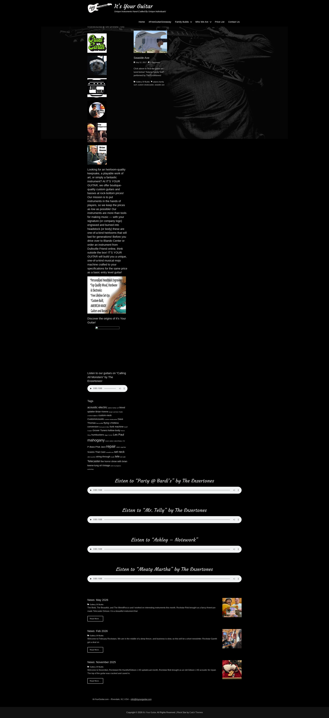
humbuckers (97, 434)
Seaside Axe (141, 57)
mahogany (96, 440)
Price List (219, 22)
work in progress (116, 466)
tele (117, 456)
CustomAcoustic (95, 419)
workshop (90, 469)
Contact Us (234, 22)
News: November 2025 (101, 662)
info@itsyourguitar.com (141, 699)
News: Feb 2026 (97, 631)
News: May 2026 (97, 600)
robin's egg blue (121, 447)
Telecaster (93, 461)
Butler (121, 412)
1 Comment (155, 62)
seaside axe (159, 85)
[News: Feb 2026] (232, 638)
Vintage (106, 465)
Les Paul (118, 434)
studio (113, 457)
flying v (107, 423)
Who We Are (201, 22)
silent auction (91, 457)
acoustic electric (97, 407)
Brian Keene (101, 411)
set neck (119, 451)
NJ (124, 441)
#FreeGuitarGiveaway (160, 22)
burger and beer (114, 412)
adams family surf (113, 408)
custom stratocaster (146, 85)
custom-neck (105, 415)
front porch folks (104, 427)
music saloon (109, 441)
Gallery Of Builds (143, 82)
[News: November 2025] (232, 670)
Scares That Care (96, 452)
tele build (122, 457)
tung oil (98, 465)
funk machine (117, 426)
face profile (99, 423)
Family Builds (182, 22)
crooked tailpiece (92, 415)
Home (142, 22)
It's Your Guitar (133, 6)
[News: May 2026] (232, 607)
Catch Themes (196, 712)
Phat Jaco (100, 447)
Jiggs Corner (108, 435)
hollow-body (114, 430)
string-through (103, 456)
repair (111, 446)
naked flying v (118, 441)
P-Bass (91, 447)
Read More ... (95, 619)
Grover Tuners (100, 430)
